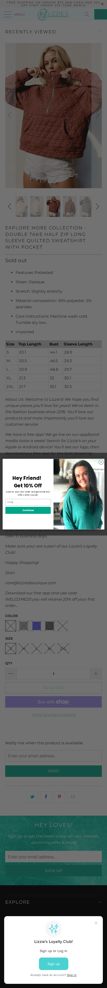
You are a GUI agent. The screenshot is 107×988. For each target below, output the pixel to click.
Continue (28, 510)
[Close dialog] (101, 462)
